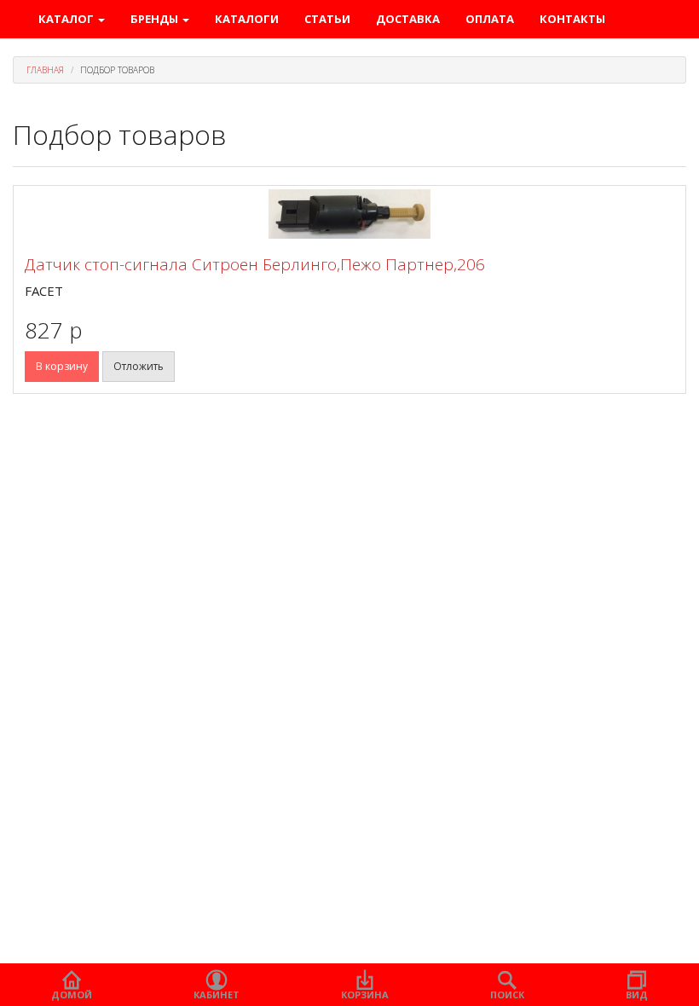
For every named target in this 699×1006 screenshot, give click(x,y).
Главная (45, 70)
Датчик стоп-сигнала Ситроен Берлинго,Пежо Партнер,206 (255, 264)
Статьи (327, 18)
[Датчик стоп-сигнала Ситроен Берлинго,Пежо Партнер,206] (349, 214)
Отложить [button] (138, 366)
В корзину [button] (62, 366)
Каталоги (247, 18)
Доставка (408, 18)
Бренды (155, 18)
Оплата (489, 18)
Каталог (67, 18)
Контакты (572, 18)
